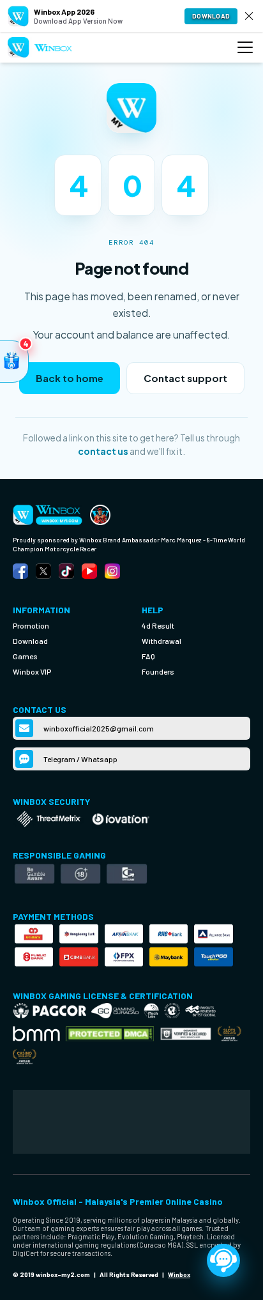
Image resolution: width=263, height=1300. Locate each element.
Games (25, 656)
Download (211, 16)
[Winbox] (40, 47)
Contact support (185, 378)
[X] (43, 571)
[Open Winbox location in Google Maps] (131, 1122)
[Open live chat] (223, 1260)
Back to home (69, 378)
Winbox (179, 1274)
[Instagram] (112, 571)
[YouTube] (89, 571)
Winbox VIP (32, 671)
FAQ (148, 656)
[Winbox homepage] (100, 515)
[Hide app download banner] (249, 16)
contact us (103, 451)
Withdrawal (161, 640)
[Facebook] (20, 571)
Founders (158, 671)
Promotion (31, 625)
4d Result (158, 625)
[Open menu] (245, 47)
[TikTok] (66, 571)
